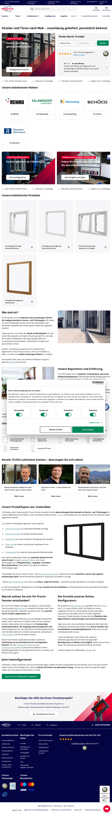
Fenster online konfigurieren (7, 766)
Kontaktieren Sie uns (45, 714)
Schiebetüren (6, 761)
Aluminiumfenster (8, 747)
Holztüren (5, 754)
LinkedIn (37, 725)
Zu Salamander (42, 114)
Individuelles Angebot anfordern (27, 766)
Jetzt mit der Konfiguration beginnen (21, 676)
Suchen (103, 43)
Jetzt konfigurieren (18, 177)
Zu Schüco (97, 114)
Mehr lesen (19, 496)
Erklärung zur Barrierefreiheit (61, 810)
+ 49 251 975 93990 (103, 2)
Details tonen (94, 423)
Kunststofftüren (7, 751)
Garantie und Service (24, 757)
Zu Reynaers (14, 143)
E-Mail (23, 725)
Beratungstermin (92, 2)
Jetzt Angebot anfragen (75, 177)
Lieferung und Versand (43, 752)
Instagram (53, 725)
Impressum (78, 810)
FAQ (21, 762)
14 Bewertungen (78, 743)
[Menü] (108, 787)
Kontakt (23, 743)
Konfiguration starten (19, 69)
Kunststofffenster (8, 740)
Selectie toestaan (55, 429)
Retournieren (43, 744)
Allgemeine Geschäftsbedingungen (36, 810)
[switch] (44, 414)
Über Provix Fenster (46, 740)
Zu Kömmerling (69, 114)
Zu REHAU (14, 114)
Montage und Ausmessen (25, 748)
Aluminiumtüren (7, 758)
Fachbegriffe (24, 753)
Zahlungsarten (44, 747)
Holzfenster (6, 744)
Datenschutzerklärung (92, 810)
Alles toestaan (87, 429)
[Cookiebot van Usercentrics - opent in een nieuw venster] (94, 382)
